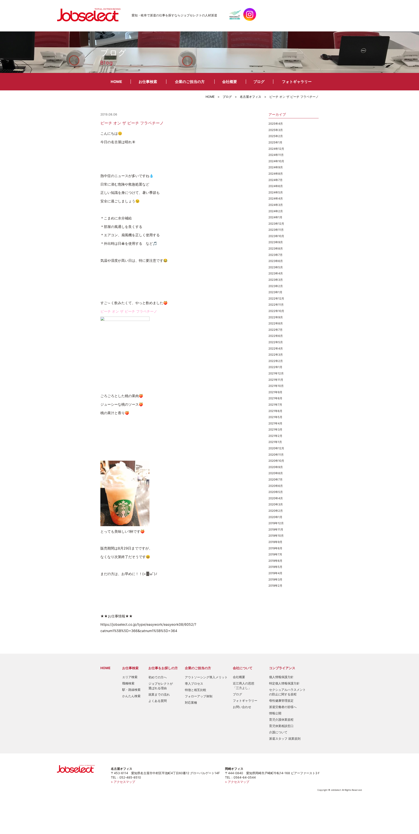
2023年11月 (276, 229)
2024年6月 (275, 186)
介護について (278, 732)
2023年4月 (275, 273)
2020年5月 (275, 492)
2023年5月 (275, 267)
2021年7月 (275, 404)
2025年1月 (275, 142)
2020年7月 (275, 479)
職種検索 (128, 683)
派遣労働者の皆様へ (283, 707)
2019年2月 (275, 585)
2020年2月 (275, 510)
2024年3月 (275, 205)
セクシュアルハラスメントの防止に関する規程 (287, 692)
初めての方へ (157, 677)
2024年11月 (276, 155)
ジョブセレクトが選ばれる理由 (160, 686)
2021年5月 (275, 417)
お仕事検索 (148, 81)
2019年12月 (276, 523)
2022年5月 (275, 342)
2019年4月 (275, 573)
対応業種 (191, 702)
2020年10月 (276, 460)
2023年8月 (275, 248)
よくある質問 (157, 701)
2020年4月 (275, 498)
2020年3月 (275, 504)
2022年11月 (276, 304)
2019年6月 (275, 560)
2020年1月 (275, 517)
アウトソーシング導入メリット (206, 677)
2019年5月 (275, 567)
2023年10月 (276, 236)
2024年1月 (275, 217)
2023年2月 (275, 286)
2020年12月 (276, 448)
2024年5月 (275, 192)
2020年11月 (276, 454)
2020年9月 (275, 467)
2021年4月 (275, 423)
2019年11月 (275, 529)
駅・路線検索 (131, 689)
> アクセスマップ (123, 782)
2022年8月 (275, 323)
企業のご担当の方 (190, 81)
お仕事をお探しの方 (163, 668)
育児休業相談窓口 (281, 726)
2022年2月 (275, 361)
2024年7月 (275, 180)
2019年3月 (275, 579)
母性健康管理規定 (281, 700)
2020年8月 (275, 473)
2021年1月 (275, 442)
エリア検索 (129, 677)
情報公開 (275, 713)
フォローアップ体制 (198, 696)
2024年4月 (275, 198)
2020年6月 (275, 486)
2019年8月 (275, 548)
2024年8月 (275, 173)
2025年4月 (275, 123)
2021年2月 (275, 436)
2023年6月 (275, 261)
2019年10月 (276, 535)
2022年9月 (275, 317)
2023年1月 (275, 292)
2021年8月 (275, 398)
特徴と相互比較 (195, 690)
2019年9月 (275, 542)
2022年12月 (276, 298)
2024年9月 (275, 167)
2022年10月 (276, 311)
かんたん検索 (131, 696)
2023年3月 (275, 279)
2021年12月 (276, 373)
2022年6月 (275, 336)
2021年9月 (275, 392)
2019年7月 (275, 554)
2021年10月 (276, 386)
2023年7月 (275, 255)
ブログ (258, 81)
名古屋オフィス (250, 96)
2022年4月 (275, 348)
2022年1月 (275, 367)
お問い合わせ (242, 707)
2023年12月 (276, 223)
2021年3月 (275, 429)
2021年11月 (275, 379)
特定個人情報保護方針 (284, 683)
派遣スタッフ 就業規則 (285, 738)
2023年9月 (275, 242)
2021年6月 (275, 411)
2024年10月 (276, 161)
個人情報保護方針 (281, 677)
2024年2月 (275, 211)
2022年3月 (275, 354)
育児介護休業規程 (281, 719)
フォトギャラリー (297, 81)
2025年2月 (275, 136)
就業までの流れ (159, 694)
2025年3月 (275, 130)
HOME (116, 81)
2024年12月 (276, 148)
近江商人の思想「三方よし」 (243, 685)
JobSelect (91, 14)
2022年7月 (275, 329)
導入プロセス (194, 683)
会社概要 (229, 81)
